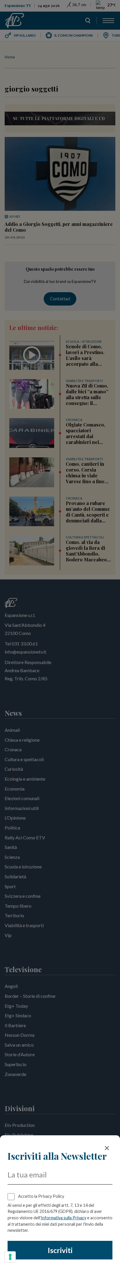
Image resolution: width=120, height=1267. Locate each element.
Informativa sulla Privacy (63, 1217)
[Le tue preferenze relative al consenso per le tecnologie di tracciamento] (10, 1256)
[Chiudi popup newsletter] (107, 1148)
